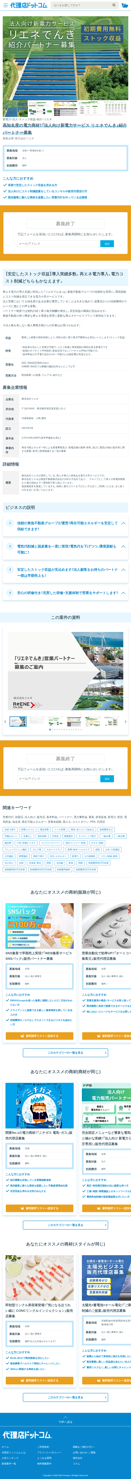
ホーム (5, 1446)
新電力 (75, 856)
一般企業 (106, 836)
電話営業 (44, 829)
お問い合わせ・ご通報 (84, 1452)
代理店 (55, 836)
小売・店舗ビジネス (26, 843)
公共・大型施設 (112, 849)
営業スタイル (27, 829)
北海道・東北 (35, 863)
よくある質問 (44, 1458)
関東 (49, 863)
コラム (76, 1463)
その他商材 (89, 856)
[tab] (50, 730)
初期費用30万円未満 (98, 863)
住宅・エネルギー (58, 856)
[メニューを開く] (6, 5)
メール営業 (59, 829)
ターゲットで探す (87, 836)
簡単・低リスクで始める (82, 829)
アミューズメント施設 (16, 849)
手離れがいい (11, 836)
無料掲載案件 (44, 1463)
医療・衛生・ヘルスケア (79, 849)
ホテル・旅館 (97, 843)
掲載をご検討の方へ (83, 1446)
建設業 (8, 843)
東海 (71, 863)
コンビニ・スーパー (50, 843)
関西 (80, 863)
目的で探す (10, 829)
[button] (18, 721)
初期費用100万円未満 (41, 869)
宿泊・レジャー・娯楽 (76, 843)
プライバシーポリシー (49, 1452)
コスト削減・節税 (109, 856)
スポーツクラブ (54, 849)
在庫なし (27, 836)
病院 (97, 849)
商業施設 (23, 856)
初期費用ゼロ (106, 829)
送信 (107, 243)
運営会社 (77, 1458)
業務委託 (68, 836)
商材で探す (38, 856)
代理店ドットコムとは (14, 1452)
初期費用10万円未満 (86, 869)
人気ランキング (10, 1458)
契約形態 (42, 836)
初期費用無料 (63, 869)
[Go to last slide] (5, 721)
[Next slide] (125, 721)
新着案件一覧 (9, 1463)
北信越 (59, 863)
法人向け (9, 863)
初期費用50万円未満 (15, 869)
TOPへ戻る (65, 1422)
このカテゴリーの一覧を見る (65, 1052)
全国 (21, 863)
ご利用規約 (43, 1446)
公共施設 (9, 856)
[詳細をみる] (39, 926)
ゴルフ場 (36, 849)
